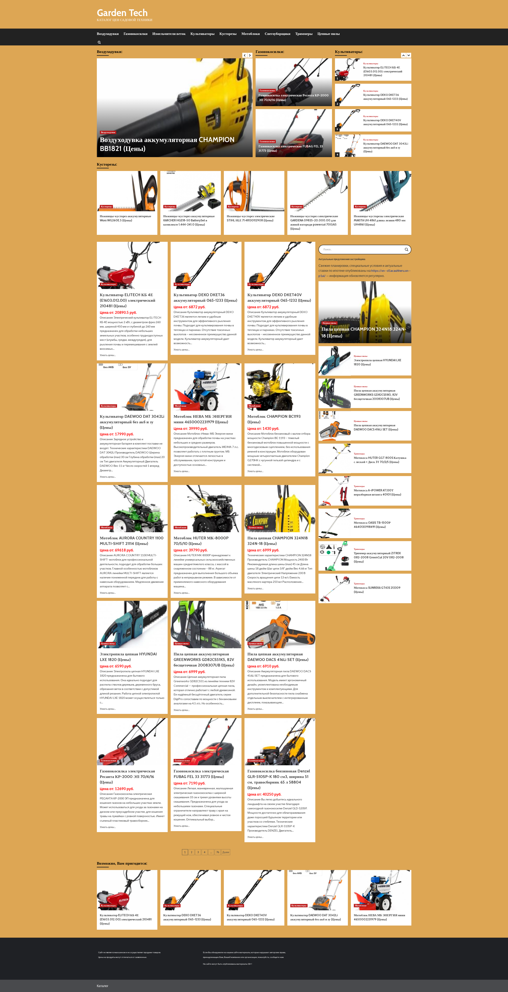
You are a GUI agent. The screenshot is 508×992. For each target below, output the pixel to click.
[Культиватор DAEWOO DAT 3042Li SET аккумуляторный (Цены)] (347, 145)
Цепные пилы (329, 34)
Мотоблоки (250, 34)
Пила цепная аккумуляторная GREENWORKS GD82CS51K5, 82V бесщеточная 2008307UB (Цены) (204, 659)
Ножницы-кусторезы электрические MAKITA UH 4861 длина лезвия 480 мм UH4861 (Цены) (379, 220)
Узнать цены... (108, 355)
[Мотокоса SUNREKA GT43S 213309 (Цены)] (334, 588)
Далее (225, 852)
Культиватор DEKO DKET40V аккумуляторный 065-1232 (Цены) (385, 97)
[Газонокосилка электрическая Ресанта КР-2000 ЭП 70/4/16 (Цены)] (294, 82)
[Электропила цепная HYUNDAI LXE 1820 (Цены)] (132, 624)
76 (217, 852)
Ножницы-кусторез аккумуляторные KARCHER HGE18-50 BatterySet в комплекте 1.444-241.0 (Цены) (189, 220)
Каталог (102, 986)
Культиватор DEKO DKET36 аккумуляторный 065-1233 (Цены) (385, 71)
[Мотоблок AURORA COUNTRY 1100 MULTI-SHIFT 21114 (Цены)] (132, 508)
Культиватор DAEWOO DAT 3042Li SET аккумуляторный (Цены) (385, 147)
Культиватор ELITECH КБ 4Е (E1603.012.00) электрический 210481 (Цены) (127, 300)
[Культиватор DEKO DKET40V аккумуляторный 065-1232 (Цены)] (347, 95)
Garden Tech (122, 12)
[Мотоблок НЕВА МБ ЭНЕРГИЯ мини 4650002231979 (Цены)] (206, 387)
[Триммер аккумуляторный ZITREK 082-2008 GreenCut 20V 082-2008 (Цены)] (334, 556)
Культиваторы (202, 34)
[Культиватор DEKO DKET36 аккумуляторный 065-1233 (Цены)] (347, 69)
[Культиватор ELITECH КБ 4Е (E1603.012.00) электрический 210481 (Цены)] (132, 265)
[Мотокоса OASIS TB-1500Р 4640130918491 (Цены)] (334, 523)
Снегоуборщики (277, 34)
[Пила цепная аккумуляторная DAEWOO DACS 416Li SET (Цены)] (279, 624)
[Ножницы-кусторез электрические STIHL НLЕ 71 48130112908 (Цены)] (254, 191)
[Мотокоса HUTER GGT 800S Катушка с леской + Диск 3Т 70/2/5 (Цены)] (334, 458)
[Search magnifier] (406, 249)
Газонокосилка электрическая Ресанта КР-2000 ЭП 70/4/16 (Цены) (127, 777)
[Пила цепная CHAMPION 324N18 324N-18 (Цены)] (279, 508)
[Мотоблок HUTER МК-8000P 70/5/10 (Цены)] (206, 508)
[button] (99, 42)
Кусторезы (228, 34)
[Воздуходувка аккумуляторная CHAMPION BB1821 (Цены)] (175, 107)
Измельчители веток (169, 34)
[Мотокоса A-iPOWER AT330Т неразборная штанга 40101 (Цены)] (334, 491)
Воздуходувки (108, 34)
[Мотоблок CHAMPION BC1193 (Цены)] (279, 387)
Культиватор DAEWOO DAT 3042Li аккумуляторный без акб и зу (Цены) (385, 122)
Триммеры (304, 34)
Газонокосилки (135, 34)
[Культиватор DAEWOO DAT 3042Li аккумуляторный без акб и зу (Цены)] (347, 120)
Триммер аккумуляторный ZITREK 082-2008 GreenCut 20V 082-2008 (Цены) (379, 557)
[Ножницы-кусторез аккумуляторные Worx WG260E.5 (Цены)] (127, 191)
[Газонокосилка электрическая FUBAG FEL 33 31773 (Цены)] (294, 133)
